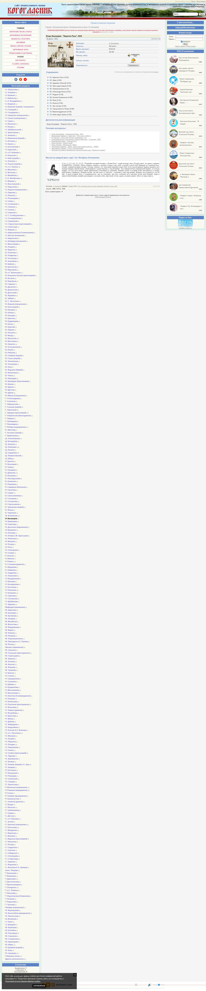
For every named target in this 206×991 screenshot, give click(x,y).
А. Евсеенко (10, 124)
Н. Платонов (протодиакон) (17, 704)
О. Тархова (10, 756)
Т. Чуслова (10, 905)
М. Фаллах (10, 664)
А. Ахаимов (10, 92)
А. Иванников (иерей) (14, 138)
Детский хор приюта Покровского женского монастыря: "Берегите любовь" (79, 150)
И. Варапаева (11, 521)
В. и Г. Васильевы (13, 273)
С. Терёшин (10, 862)
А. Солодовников (13, 218)
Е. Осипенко (10, 481)
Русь (79, 186)
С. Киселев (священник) (15, 824)
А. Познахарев (11, 198)
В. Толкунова (11, 364)
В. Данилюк (10, 287)
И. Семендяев (11, 550)
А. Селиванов (11, 204)
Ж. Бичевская (11, 516)
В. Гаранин (10, 284)
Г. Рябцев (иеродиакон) (15, 427)
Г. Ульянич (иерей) (13, 433)
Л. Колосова (10, 587)
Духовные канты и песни (78, 27)
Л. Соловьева (11, 599)
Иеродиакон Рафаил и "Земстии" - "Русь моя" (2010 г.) (71, 136)
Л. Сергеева (10, 596)
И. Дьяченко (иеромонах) (16, 527)
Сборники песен (12, 956)
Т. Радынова (10, 902)
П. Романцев (10, 776)
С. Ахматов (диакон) (14, 802)
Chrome (155, 72)
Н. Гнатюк (9, 676)
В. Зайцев (9, 298)
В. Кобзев (9, 313)
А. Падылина (11, 187)
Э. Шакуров (10, 925)
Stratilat (71, 186)
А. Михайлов (11, 175)
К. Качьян (9, 556)
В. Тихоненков (11, 361)
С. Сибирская (11, 853)
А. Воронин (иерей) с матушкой (19, 107)
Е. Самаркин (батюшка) (15, 487)
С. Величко (10, 807)
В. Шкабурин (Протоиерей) (17, 381)
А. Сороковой (11, 221)
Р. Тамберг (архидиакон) (15, 796)
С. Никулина (10, 842)
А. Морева (9, 181)
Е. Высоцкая (10, 464)
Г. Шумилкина (11, 436)
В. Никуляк (10, 344)
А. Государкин (11, 112)
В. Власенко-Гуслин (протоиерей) (20, 275)
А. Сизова (9, 210)
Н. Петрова (10, 699)
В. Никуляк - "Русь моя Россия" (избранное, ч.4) (69, 138)
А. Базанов (10, 95)
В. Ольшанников (12, 347)
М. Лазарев (10, 619)
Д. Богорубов (11, 441)
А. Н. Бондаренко (13, 101)
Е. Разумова (10, 484)
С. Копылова (11, 827)
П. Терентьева (11, 784)
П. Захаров (10, 767)
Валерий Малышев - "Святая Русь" (64, 141)
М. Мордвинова (12, 627)
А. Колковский (11, 147)
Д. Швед (9, 458)
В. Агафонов (10, 255)
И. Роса (8, 547)
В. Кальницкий (11, 307)
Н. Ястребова (11, 713)
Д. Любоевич (11, 447)
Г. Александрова (12, 398)
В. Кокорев (10, 315)
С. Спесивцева (11, 856)
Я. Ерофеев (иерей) (13, 947)
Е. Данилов (10, 473)
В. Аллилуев (11, 258)
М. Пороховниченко (14, 639)
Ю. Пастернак (11, 933)
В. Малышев (10, 338)
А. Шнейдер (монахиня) (15, 241)
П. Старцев (10, 782)
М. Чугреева (10, 670)
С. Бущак (9, 804)
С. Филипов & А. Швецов (16, 867)
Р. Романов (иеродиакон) (16, 790)
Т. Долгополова (12, 882)
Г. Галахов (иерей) (13, 407)
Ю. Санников (11, 936)
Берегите (107, 186)
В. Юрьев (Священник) (15, 396)
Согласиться (39, 986)
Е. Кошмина (10, 476)
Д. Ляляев (9, 450)
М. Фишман (10, 667)
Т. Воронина (10, 876)
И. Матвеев (10, 541)
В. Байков (9, 264)
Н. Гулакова (10, 681)
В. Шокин (9, 384)
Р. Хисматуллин (12, 799)
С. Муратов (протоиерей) (16, 839)
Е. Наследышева (12, 478)
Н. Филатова (10, 707)
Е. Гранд (9, 467)
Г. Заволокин (11, 410)
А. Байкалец (10, 98)
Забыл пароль (180, 46)
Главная (48, 27)
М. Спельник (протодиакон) (17, 653)
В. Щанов (9, 387)
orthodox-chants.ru (185, 228)
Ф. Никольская (11, 916)
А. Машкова (10, 170)
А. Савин (9, 201)
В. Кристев (10, 318)
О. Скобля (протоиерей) (15, 753)
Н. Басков (9, 673)
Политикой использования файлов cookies (22, 981)
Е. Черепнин (10, 513)
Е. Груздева (10, 470)
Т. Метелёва (10, 893)
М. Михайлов (11, 621)
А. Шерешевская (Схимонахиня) (19, 233)
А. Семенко (10, 207)
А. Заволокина (11, 132)
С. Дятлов (9, 816)
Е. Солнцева (10, 498)
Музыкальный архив (60, 27)
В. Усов (8, 367)
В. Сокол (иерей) (12, 358)
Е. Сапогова (10, 490)
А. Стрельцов (11, 227)
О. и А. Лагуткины (13, 733)
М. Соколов (10, 650)
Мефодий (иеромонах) (15, 607)
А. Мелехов (10, 172)
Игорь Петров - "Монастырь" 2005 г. (64, 145)
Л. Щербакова (11, 601)
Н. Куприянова (11, 687)
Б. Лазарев (10, 247)
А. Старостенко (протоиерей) (18, 224)
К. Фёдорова (10, 567)
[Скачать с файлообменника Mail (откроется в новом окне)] (133, 62)
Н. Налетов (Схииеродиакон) (18, 696)
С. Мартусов (10, 833)
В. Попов (9, 350)
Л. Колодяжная (12, 584)
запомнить (186, 41)
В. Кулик (9, 324)
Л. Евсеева (10, 581)
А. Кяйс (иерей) (12, 158)
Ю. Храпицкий (11, 942)
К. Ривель (9, 561)
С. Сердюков (11, 847)
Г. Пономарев (11, 424)
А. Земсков (10, 135)
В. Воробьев (10, 281)
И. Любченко (11, 539)
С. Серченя (10, 850)
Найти (202, 14)
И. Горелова (10, 524)
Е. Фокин (9, 510)
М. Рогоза (9, 644)
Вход (193, 1)
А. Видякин (10, 104)
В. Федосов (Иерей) (14, 370)
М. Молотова (11, 624)
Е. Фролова (10, 430)
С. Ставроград (11, 859)
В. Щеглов (9, 390)
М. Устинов (10, 661)
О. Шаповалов (11, 759)
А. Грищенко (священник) (16, 115)
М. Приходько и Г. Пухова (16, 641)
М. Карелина (10, 610)
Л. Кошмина (10, 593)
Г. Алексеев (10, 401)
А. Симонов (10, 212)
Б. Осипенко (10, 253)
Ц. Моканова (10, 919)
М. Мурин (9, 630)
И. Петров (9, 544)
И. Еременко (10, 530)
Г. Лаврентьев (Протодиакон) (18, 416)
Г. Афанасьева (11, 404)
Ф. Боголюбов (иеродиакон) (17, 913)
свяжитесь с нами (107, 32)
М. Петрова (10, 636)
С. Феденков (10, 865)
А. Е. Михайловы (12, 178)
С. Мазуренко (11, 830)
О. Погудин (10, 744)
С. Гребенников (12, 810)
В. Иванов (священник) (15, 304)
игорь (112, 186)
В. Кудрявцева (11, 321)
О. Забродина (11, 724)
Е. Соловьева (11, 501)
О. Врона (9, 719)
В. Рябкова (10, 353)
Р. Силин (9, 793)
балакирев (100, 186)
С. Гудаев (9, 813)
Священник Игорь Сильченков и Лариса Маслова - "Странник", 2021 (76, 139)
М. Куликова (10, 616)
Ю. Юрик (9, 945)
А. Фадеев (9, 230)
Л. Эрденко (10, 604)
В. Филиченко (11, 373)
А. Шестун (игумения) (14, 235)
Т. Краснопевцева (13, 885)
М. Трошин (10, 659)
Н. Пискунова (11, 702)
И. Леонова (10, 533)
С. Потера (9, 844)
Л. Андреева (10, 573)
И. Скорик (9, 553)
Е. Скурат (9, 493)
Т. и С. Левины (11, 890)
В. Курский (10, 327)
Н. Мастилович (11, 693)
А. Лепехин (10, 161)
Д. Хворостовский (13, 456)
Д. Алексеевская (12, 438)
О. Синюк (9, 750)
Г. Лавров (9, 418)
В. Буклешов (11, 267)
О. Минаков (10, 736)
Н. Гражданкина (12, 679)
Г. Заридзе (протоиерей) (15, 413)
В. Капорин (10, 310)
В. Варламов (11, 270)
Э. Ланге (9, 922)
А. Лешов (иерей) (12, 164)
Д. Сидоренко (11, 453)
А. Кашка (9, 144)
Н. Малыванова (12, 690)
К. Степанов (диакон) (14, 564)
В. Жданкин (10, 295)
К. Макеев (9, 559)
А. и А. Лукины (11, 167)
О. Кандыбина (11, 727)
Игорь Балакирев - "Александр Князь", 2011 (67, 134)
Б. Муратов (10, 250)
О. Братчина (10, 716)
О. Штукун (9, 762)
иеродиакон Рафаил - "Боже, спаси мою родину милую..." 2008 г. (75, 147)
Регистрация (201, 1)
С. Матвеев (10, 836)
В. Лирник (9, 330)
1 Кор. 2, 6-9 (66, 163)
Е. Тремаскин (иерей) (14, 507)
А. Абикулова (11, 90)
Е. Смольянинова (13, 496)
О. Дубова (9, 722)
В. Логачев (10, 333)
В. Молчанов (11, 341)
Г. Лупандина (11, 421)
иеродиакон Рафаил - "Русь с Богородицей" (67, 148)
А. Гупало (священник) (15, 118)
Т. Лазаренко (10, 887)
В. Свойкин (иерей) (13, 355)
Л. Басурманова (12, 579)
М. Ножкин (10, 633)
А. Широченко (11, 238)
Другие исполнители (14, 959)
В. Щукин (9, 393)
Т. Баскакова (10, 873)
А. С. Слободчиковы (14, 215)
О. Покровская (11, 747)
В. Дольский (10, 293)
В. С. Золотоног (12, 301)
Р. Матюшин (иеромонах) (16, 787)
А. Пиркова (10, 192)
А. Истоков (10, 141)
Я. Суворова (10, 953)
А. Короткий (10, 150)
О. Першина (10, 742)
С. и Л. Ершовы (12, 819)
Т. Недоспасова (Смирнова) (17, 896)
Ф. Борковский (11, 910)
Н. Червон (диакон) (13, 710)
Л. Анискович (11, 576)
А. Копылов (10, 155)
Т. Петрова (9, 899)
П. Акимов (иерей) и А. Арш (17, 764)
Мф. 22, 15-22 (77, 163)
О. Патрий (9, 739)
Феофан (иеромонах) (14, 907)
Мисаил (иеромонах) (14, 647)
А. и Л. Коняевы (12, 152)
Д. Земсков (10, 444)
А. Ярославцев (11, 244)
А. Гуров (9, 121)
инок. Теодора (11, 870)
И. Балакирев (11, 518)
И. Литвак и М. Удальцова (16, 536)
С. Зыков (9, 822)
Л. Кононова (10, 590)
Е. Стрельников (12, 504)
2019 (115, 186)
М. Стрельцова (11, 656)
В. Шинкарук (10, 378)
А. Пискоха (10, 195)
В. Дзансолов (11, 290)
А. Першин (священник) (15, 190)
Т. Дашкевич (10, 879)
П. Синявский (11, 779)
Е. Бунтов (9, 461)
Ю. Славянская (12, 939)
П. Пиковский (11, 773)
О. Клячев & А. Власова (15, 730)
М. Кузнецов (10, 613)
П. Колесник (10, 770)
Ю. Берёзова (10, 927)
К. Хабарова (10, 570)
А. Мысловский (12, 184)
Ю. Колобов (10, 930)
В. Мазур (9, 335)
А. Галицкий (10, 110)
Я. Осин (8, 950)
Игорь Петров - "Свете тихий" (62, 143)
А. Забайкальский (13, 130)
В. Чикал (9, 375)
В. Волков (9, 278)
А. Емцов (9, 127)
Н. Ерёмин (9, 684)
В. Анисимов (11, 261)
